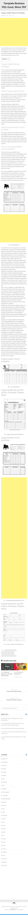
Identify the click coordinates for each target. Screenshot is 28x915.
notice (3, 825)
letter (3, 812)
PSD (3, 835)
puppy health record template (8, 654)
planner (4, 828)
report (3, 845)
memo (3, 818)
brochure (4, 765)
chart (3, 785)
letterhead (4, 815)
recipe (3, 842)
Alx (22, 909)
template (3, 15)
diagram (4, 802)
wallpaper (4, 865)
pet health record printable (10, 650)
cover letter (5, 795)
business (4, 772)
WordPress (13, 909)
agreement (4, 758)
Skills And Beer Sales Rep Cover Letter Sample (13, 728)
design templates (6, 798)
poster (3, 832)
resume (4, 848)
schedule (4, 852)
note (3, 822)
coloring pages (5, 792)
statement (4, 858)
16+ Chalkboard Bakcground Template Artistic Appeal (6, 674)
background (5, 762)
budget (4, 768)
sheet (3, 855)
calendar (4, 775)
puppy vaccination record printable (9, 655)
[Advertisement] (14, 32)
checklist (4, 788)
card (3, 778)
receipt (4, 838)
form (3, 808)
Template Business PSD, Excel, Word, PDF (14, 5)
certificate (4, 782)
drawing (4, 805)
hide (8, 59)
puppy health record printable (8, 652)
